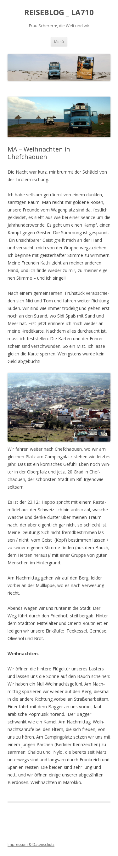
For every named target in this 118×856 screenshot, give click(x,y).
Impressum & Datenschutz (31, 844)
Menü (59, 41)
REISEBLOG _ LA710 (59, 12)
